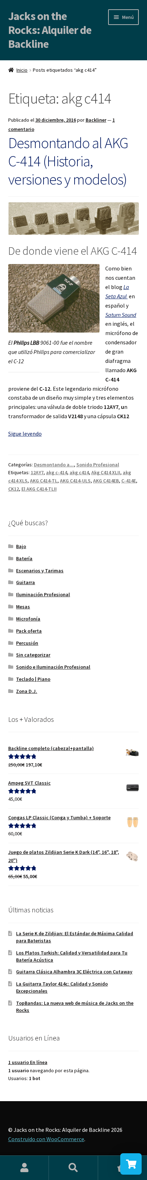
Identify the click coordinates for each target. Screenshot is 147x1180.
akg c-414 (56, 472)
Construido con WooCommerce (46, 1139)
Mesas (23, 606)
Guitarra (25, 582)
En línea (27, 1062)
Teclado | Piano (33, 679)
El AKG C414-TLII (39, 489)
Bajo (21, 546)
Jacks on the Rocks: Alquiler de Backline (49, 30)
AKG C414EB (106, 480)
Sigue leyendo (25, 433)
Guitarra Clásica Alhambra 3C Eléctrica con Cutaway (74, 971)
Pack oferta (29, 631)
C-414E (128, 480)
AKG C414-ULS (75, 480)
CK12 (13, 489)
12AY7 (37, 472)
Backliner (96, 120)
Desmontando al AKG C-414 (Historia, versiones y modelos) (68, 160)
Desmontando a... (54, 464)
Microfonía (28, 619)
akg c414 (79, 472)
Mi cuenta (24, 1168)
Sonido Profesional (97, 464)
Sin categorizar (33, 655)
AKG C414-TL (43, 480)
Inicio (21, 70)
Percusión (27, 643)
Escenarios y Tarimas (40, 570)
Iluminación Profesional (43, 594)
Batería (24, 558)
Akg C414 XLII (105, 472)
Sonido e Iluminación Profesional (53, 667)
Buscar (73, 1168)
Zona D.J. (26, 691)
